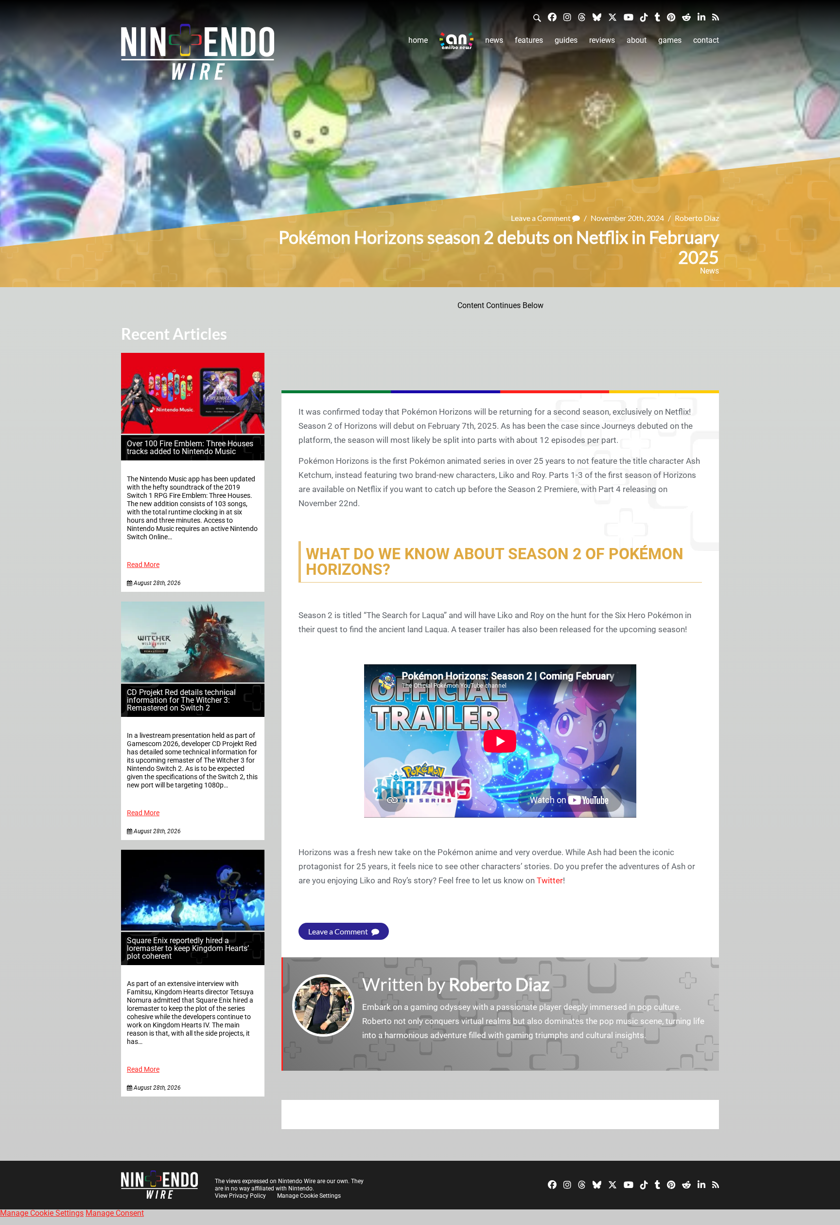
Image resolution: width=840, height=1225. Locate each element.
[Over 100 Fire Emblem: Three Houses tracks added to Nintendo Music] (192, 431)
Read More (143, 565)
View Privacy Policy (240, 1195)
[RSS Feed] (715, 16)
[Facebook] (552, 16)
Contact (706, 40)
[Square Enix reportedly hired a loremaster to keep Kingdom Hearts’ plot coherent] (192, 927)
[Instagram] (567, 16)
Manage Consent (115, 1213)
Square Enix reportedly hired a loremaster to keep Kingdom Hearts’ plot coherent (188, 948)
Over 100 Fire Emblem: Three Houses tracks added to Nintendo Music (190, 447)
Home (418, 40)
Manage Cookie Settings (309, 1195)
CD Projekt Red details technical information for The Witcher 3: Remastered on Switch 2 (181, 700)
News (494, 40)
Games (670, 40)
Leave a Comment (541, 217)
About (637, 40)
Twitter (550, 880)
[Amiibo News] (456, 40)
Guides (566, 40)
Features (529, 40)
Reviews (602, 40)
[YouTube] (628, 16)
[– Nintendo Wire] (197, 55)
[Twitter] (612, 16)
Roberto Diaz (697, 217)
